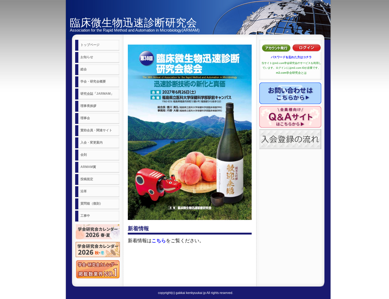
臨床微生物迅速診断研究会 (133, 22)
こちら (159, 240)
